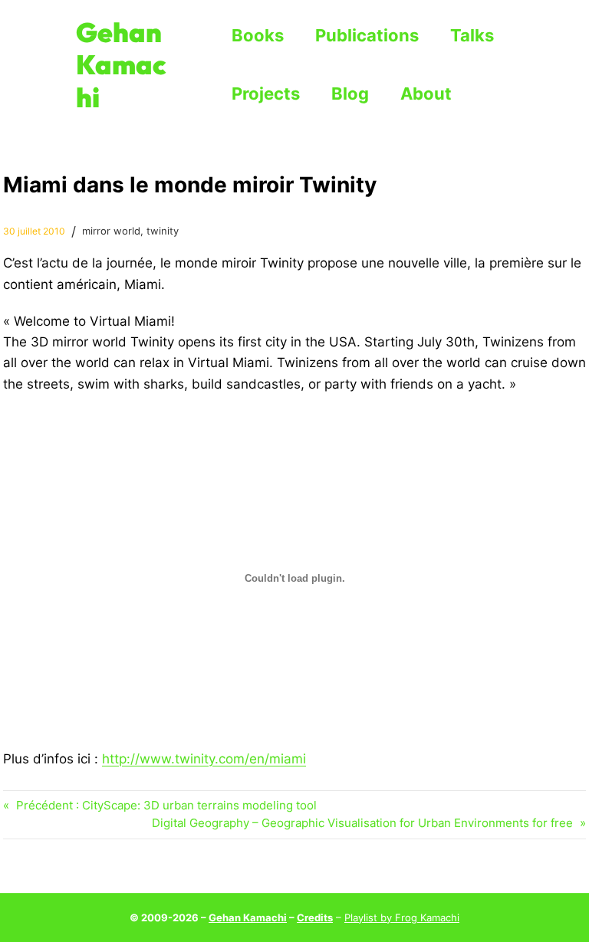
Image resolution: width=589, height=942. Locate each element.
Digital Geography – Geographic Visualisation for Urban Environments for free (362, 823)
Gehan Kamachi (121, 64)
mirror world (111, 231)
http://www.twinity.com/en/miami (204, 758)
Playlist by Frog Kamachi (401, 917)
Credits (315, 917)
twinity (162, 231)
